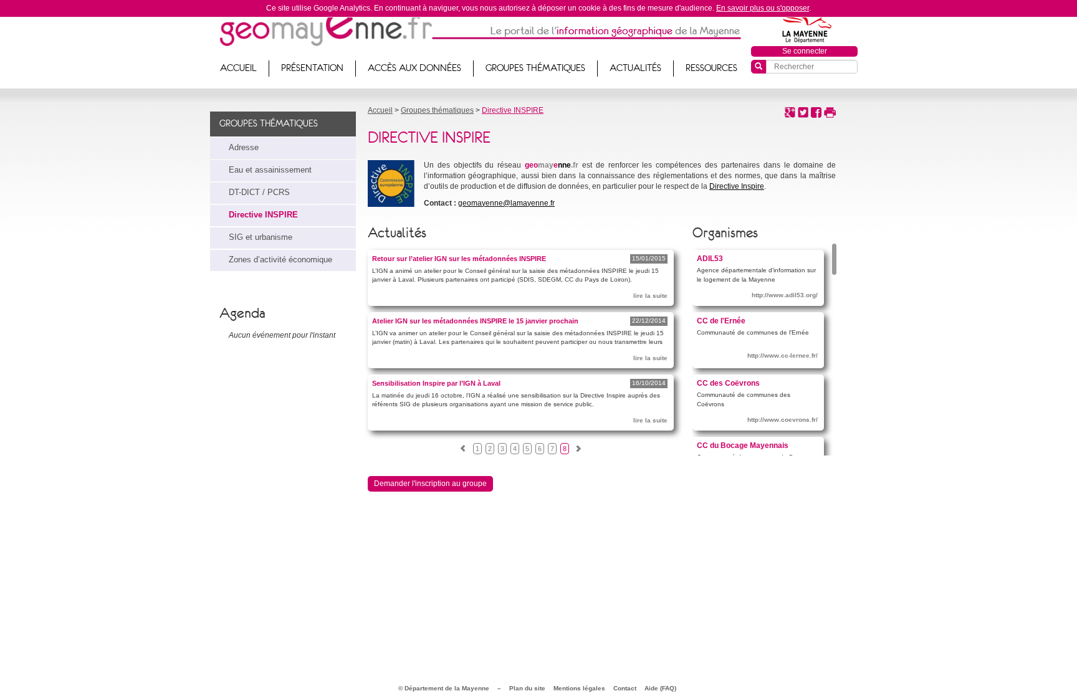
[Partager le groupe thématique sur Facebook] (816, 112)
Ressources (711, 68)
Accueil (238, 68)
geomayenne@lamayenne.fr (506, 203)
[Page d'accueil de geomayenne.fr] (325, 28)
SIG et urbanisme (260, 237)
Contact (624, 688)
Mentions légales (579, 688)
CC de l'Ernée (721, 321)
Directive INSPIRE (263, 215)
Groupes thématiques (535, 68)
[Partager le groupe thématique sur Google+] (790, 112)
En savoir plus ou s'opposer (762, 8)
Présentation (312, 68)
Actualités (635, 68)
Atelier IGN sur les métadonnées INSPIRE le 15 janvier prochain (475, 321)
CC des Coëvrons (728, 383)
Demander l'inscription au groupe (430, 483)
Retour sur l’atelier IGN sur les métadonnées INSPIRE (459, 258)
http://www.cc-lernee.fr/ (782, 355)
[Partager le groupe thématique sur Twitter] (803, 112)
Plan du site (527, 688)
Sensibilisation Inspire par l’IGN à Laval (436, 383)
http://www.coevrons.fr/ (782, 419)
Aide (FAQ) (660, 688)
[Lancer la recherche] (758, 66)
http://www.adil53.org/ (785, 295)
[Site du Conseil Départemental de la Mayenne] (804, 27)
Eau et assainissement (270, 170)
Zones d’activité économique (280, 259)
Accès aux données (414, 68)
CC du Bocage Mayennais (742, 445)
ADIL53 (710, 258)
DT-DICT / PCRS (259, 192)
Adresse (244, 147)
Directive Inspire (736, 186)
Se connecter (804, 51)
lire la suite (650, 295)
